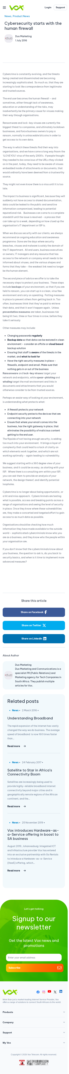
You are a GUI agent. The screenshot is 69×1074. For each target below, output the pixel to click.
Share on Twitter (31, 625)
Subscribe (14, 967)
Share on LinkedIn (31, 638)
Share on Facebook (32, 612)
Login (48, 7)
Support (60, 7)
